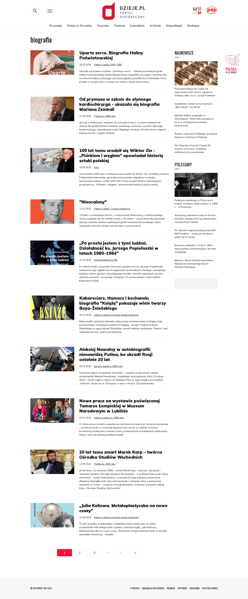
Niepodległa (174, 25)
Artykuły (155, 25)
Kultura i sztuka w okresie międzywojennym (116, 315)
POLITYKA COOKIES (210, 588)
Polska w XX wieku (79, 25)
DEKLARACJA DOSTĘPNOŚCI (153, 588)
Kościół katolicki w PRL (106, 260)
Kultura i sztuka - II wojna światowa (112, 208)
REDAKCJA (171, 588)
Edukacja (193, 25)
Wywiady (55, 25)
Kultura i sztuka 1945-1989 (108, 64)
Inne (96, 167)
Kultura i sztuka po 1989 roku (109, 417)
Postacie (119, 25)
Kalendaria (137, 25)
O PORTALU (135, 588)
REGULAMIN (194, 588)
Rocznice (103, 25)
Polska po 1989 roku (104, 116)
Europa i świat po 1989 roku (108, 366)
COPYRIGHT (182, 588)
